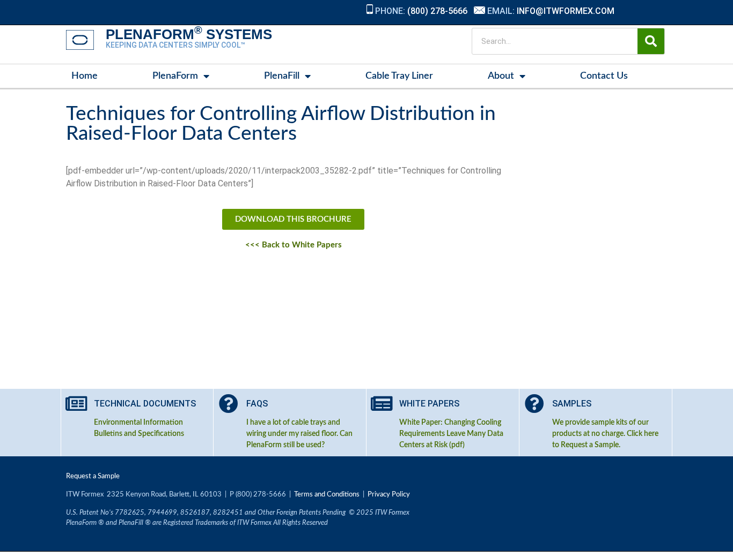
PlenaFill (281, 76)
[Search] (650, 41)
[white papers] (381, 403)
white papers (429, 403)
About (501, 76)
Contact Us (604, 76)
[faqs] (228, 403)
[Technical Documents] (76, 403)
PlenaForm (175, 76)
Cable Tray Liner (399, 76)
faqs (257, 403)
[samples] (534, 403)
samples (571, 403)
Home (84, 76)
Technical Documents (145, 403)
